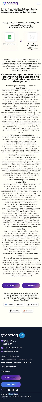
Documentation (6, 362)
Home (3, 9)
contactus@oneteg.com (10, 351)
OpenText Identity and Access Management (32, 46)
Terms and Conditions (8, 366)
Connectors (12, 9)
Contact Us (17, 362)
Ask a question (11, 377)
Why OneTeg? (14, 356)
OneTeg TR (27, 362)
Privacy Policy (5, 371)
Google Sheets (24, 9)
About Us (4, 356)
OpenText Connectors (8, 359)
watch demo (11, 384)
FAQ (30, 359)
